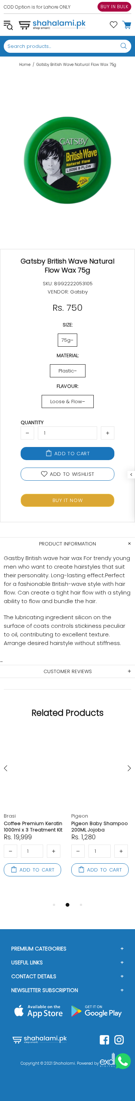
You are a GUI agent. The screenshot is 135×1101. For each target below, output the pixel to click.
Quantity (32, 422)
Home (24, 64)
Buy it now (67, 500)
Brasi (10, 816)
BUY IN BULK (114, 6)
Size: (68, 325)
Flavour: (67, 386)
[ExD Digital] (107, 1063)
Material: (68, 355)
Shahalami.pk (52, 25)
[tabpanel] (34, 812)
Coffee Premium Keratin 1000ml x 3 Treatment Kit (33, 826)
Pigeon (79, 816)
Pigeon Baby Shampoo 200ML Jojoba (99, 826)
